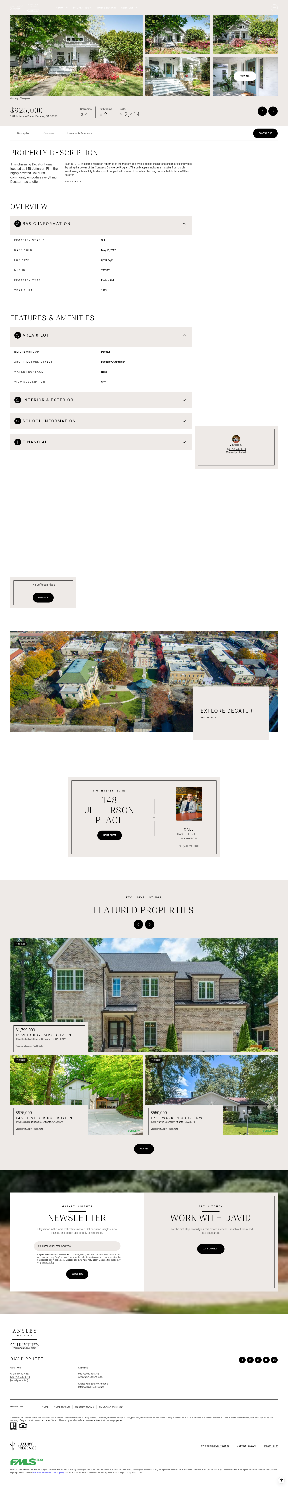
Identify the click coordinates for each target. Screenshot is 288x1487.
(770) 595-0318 (237, 449)
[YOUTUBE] (266, 1360)
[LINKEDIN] (258, 1360)
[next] (149, 924)
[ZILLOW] (274, 1360)
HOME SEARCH (106, 7)
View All (245, 76)
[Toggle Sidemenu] (274, 7)
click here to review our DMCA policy (48, 1472)
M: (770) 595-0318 (20, 1377)
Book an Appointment (112, 1406)
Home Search (62, 1406)
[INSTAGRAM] (250, 1360)
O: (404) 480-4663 (20, 1373)
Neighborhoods (84, 1406)
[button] (265, 133)
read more (207, 718)
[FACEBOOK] (242, 1360)
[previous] (138, 924)
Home (45, 1406)
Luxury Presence (220, 1445)
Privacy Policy (48, 1262)
